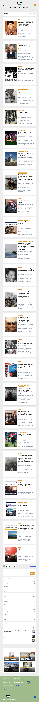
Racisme (5, 614)
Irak (19, 19)
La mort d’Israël (22, 112)
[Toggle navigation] (3, 5)
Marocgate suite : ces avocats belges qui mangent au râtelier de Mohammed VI (26, 413)
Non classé (6, 601)
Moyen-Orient (25, 241)
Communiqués (20, 432)
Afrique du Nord (7, 578)
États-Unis (20, 241)
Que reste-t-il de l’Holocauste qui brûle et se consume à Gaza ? (26, 70)
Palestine (20, 66)
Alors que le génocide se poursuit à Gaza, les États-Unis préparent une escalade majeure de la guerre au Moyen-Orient (26, 246)
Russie (19, 198)
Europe (23, 656)
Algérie (19, 43)
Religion (5, 616)
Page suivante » (33, 566)
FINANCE (5, 588)
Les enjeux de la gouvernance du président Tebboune (25, 47)
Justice (5, 591)
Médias (19, 130)
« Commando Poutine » (24, 550)
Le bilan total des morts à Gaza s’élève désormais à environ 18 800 (25, 484)
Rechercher (6, 570)
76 (11, 566)
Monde (5, 596)
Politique (5, 609)
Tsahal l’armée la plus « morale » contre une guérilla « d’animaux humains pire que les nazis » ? (24, 294)
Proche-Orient (20, 110)
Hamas (19, 385)
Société (5, 619)
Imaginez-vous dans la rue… (9, 626)
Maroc (19, 409)
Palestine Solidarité (19, 8)
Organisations (6, 604)
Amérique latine (6, 583)
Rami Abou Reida (13, 657)
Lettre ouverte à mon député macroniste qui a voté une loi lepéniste (26, 270)
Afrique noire (20, 315)
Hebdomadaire (17, 685)
